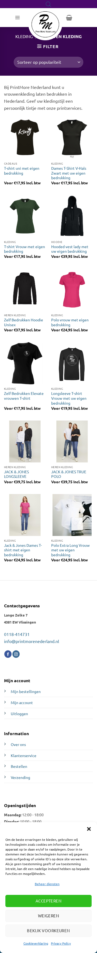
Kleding (24, 36)
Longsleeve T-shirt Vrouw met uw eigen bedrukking (68, 398)
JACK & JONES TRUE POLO (68, 474)
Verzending (20, 777)
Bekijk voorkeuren (48, 930)
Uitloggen (19, 713)
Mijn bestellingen (26, 691)
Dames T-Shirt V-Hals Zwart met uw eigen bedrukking (68, 173)
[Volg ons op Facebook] (8, 654)
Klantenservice (23, 755)
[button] (89, 829)
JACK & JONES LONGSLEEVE (16, 474)
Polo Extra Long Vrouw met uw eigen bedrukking (70, 550)
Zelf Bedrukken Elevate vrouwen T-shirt (24, 396)
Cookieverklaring (35, 943)
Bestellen (19, 766)
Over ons (18, 744)
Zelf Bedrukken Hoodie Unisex (23, 322)
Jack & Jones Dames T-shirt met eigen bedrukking (23, 550)
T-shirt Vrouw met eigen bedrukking (24, 249)
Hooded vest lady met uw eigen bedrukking (69, 249)
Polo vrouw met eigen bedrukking (70, 322)
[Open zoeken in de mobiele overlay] (48, 4)
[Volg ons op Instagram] (16, 654)
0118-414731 (17, 634)
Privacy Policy (61, 943)
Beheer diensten (47, 884)
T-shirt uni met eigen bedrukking (21, 170)
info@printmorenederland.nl (31, 641)
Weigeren (48, 915)
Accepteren (49, 900)
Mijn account (22, 702)
